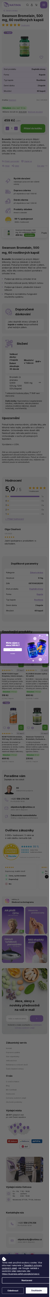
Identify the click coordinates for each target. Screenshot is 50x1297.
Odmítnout (12, 1290)
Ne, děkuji (13, 653)
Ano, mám (12, 649)
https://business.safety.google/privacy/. (21, 1274)
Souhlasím (36, 1290)
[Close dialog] (47, 635)
